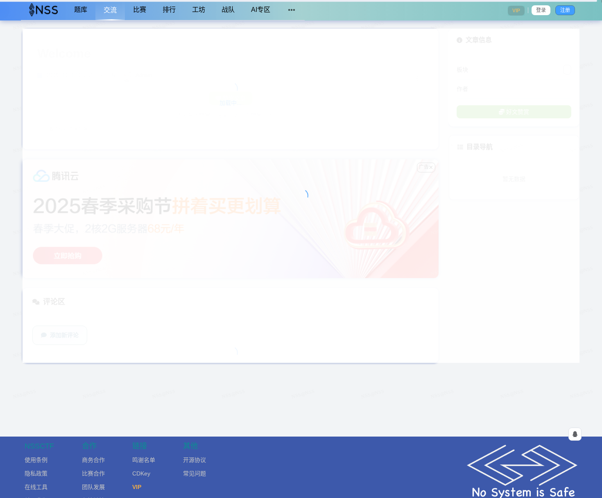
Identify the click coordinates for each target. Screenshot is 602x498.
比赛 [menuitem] (139, 9)
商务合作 (93, 460)
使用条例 (36, 460)
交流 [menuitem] (110, 10)
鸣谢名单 (143, 460)
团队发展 (93, 487)
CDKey (141, 473)
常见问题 (194, 473)
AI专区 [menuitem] (260, 9)
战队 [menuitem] (228, 9)
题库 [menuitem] (80, 9)
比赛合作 (93, 473)
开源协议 (194, 460)
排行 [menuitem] (169, 9)
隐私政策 (36, 473)
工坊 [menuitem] (198, 9)
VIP (136, 487)
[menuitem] (43, 10)
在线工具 (36, 487)
